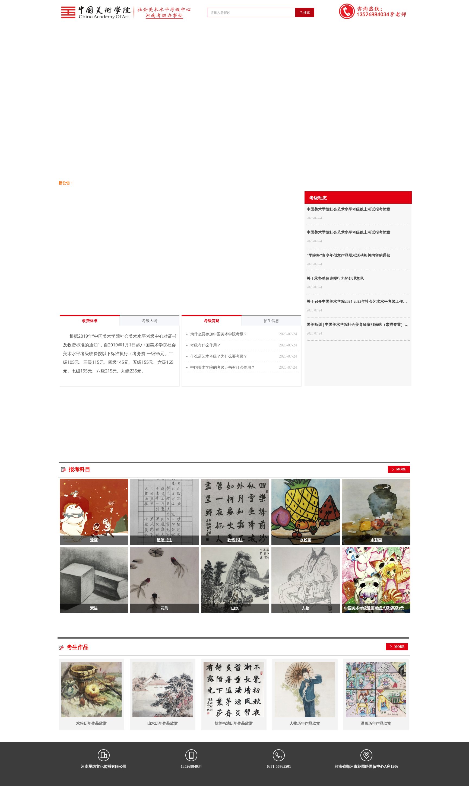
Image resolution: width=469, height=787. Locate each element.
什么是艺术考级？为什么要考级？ (218, 356)
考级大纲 (149, 321)
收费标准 (89, 321)
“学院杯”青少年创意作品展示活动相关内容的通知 (348, 255)
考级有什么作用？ (205, 345)
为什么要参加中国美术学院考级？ (218, 334)
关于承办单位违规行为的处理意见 (335, 278)
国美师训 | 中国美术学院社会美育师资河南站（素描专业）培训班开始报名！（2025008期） (357, 325)
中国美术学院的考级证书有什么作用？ (222, 367)
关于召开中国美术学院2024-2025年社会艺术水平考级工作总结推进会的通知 (357, 302)
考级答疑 (211, 321)
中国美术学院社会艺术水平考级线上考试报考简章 (348, 209)
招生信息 (271, 321)
